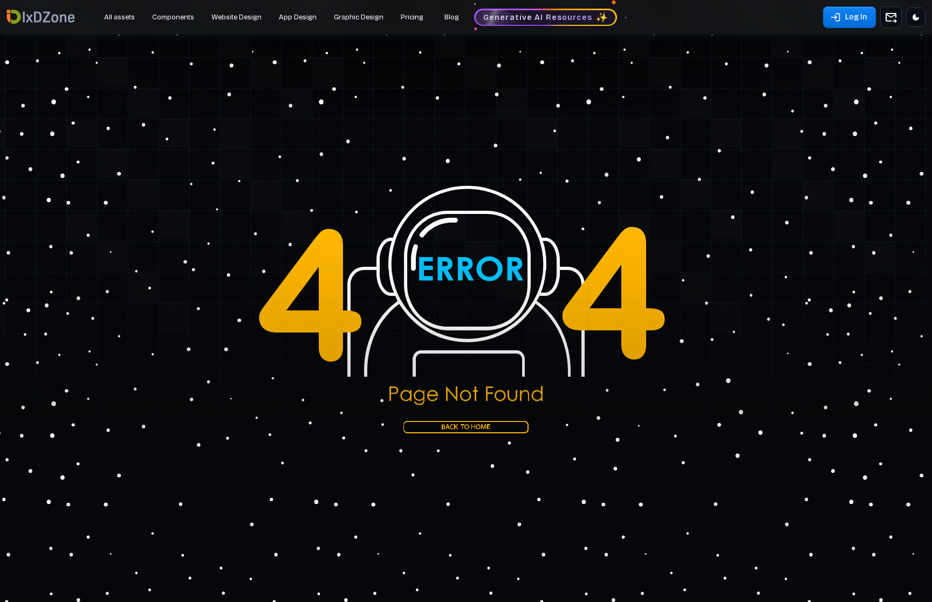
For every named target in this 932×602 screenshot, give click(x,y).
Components (173, 17)
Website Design (236, 17)
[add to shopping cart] (891, 17)
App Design (298, 17)
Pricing (412, 17)
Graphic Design (358, 17)
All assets (119, 17)
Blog (451, 17)
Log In (856, 17)
